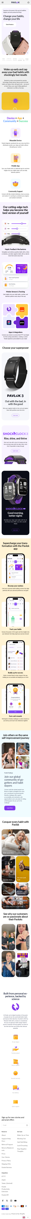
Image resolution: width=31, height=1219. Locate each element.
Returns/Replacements (8, 1149)
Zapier (4, 1180)
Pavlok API (5, 1195)
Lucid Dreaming (22, 1145)
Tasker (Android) (7, 1183)
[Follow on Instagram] (11, 1201)
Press (3, 1154)
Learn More (10, 808)
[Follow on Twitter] (7, 1201)
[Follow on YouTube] (15, 1201)
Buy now (8, 25)
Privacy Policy (6, 1160)
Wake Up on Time (23, 1135)
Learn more (15, 415)
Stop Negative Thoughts (22, 1150)
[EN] (25, 1217)
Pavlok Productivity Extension (6, 1189)
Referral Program (7, 1144)
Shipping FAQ (6, 1164)
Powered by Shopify (18, 1214)
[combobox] (25, 1217)
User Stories (6, 1157)
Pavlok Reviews (7, 1167)
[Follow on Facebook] (3, 1201)
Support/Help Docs (6, 1140)
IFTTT (4, 1176)
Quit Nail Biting (22, 1142)
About (4, 1135)
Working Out (21, 1139)
